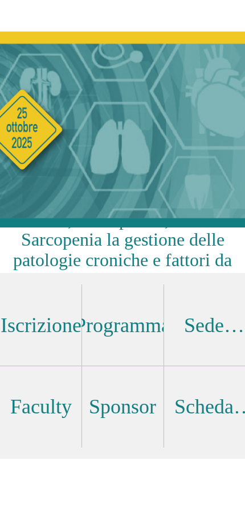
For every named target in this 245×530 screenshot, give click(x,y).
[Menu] (16, 16)
